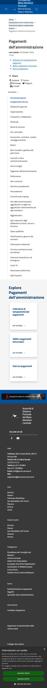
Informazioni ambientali (20, 244)
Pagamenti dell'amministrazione (23, 171)
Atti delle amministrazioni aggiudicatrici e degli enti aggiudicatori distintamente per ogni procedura (23, 206)
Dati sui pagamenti (20, 68)
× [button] (44, 649)
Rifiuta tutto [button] (23, 679)
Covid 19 (13, 265)
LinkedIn (16, 86)
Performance (15, 176)
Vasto (9, 509)
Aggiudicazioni (16, 215)
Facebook (15, 80)
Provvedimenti (16, 191)
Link (10, 668)
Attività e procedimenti (19, 186)
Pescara (10, 503)
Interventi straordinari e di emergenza (21, 259)
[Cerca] (36, 9)
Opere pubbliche (17, 231)
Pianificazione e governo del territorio (21, 238)
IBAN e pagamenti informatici (25, 65)
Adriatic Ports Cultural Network (20, 572)
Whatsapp (17, 83)
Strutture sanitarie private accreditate (21, 251)
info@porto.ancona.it (22, 471)
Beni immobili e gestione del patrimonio (21, 151)
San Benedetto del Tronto (18, 501)
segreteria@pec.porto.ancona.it (20, 476)
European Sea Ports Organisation (21, 563)
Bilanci (13, 145)
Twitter (26, 80)
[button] (23, 684)
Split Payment (16, 275)
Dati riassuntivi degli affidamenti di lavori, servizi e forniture (22, 223)
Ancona (10, 492)
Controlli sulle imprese (19, 196)
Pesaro (10, 495)
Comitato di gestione (16, 610)
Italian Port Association (17, 560)
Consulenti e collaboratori (20, 116)
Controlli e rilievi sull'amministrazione (18, 159)
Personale (14, 121)
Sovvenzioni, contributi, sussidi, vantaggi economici (23, 138)
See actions (12, 92)
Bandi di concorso (17, 126)
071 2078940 (17, 468)
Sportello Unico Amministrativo (20, 594)
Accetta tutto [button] (23, 673)
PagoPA (10, 591)
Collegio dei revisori (15, 644)
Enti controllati (16, 132)
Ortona (10, 506)
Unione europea (14, 558)
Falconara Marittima (15, 498)
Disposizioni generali (18, 106)
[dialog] (23, 667)
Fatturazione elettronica (20, 270)
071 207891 (21, 465)
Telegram (28, 83)
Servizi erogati (16, 166)
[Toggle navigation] (6, 9)
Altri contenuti (16, 181)
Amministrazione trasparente (19, 589)
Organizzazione (16, 111)
